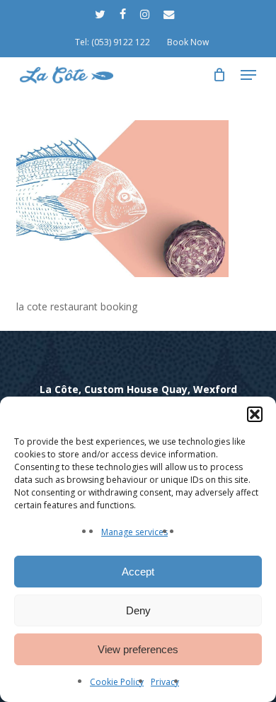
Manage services (134, 532)
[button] (255, 414)
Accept (138, 572)
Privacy (165, 682)
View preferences (138, 649)
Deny (138, 610)
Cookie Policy (117, 682)
